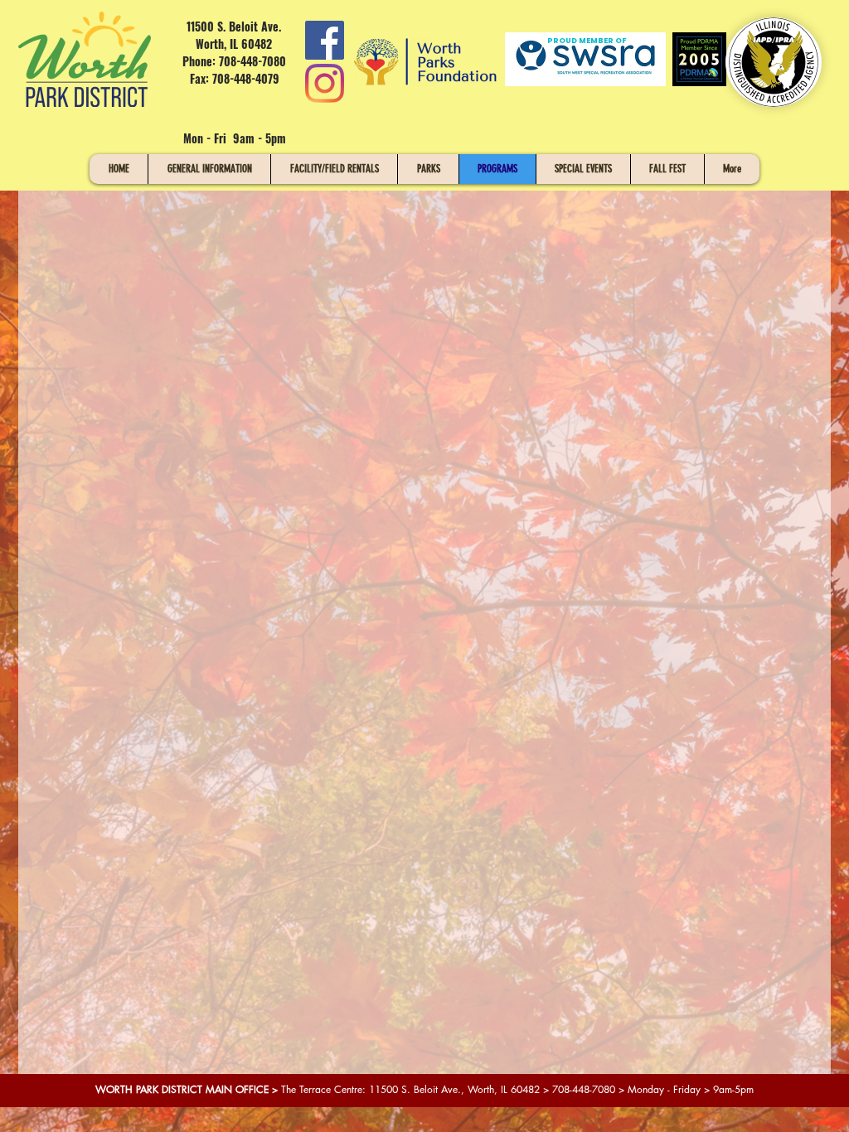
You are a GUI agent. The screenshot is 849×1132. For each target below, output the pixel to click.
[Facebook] (324, 40)
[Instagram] (324, 83)
